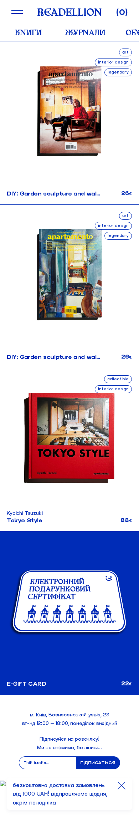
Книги (28, 32)
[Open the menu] (17, 12)
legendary (118, 72)
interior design (113, 62)
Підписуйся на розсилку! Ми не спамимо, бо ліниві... (69, 743)
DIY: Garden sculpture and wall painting (65, 194)
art (125, 52)
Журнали (85, 32)
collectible (118, 378)
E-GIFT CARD (26, 684)
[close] (121, 785)
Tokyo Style (24, 520)
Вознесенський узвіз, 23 (78, 714)
